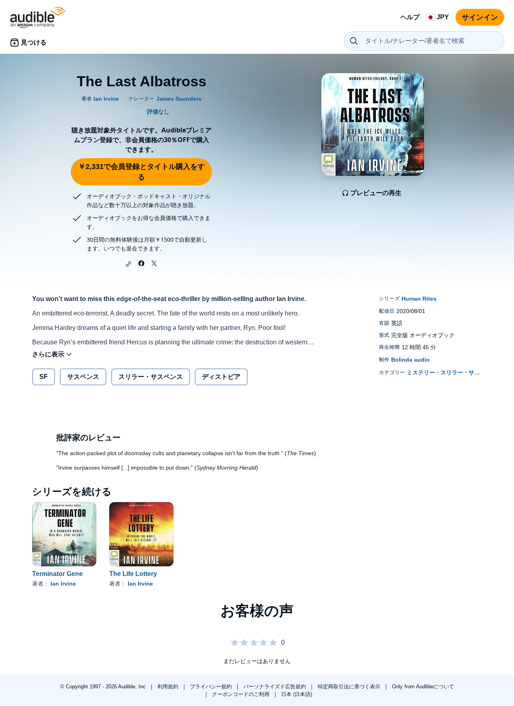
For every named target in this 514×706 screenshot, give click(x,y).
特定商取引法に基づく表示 (350, 687)
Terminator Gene (57, 573)
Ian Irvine (63, 583)
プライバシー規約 (211, 687)
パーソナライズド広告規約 (275, 687)
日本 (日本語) (296, 694)
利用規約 (168, 687)
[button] (128, 264)
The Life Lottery (133, 573)
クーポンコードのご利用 (241, 694)
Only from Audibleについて (423, 687)
